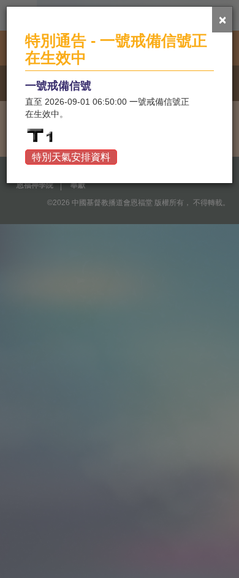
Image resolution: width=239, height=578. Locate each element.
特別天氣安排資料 (71, 157)
